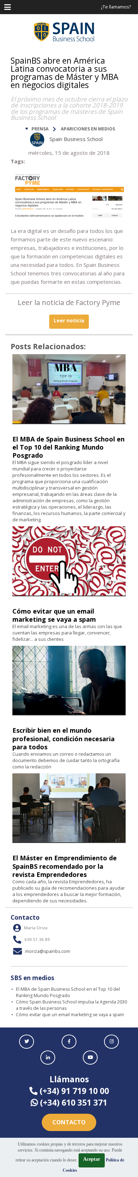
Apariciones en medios (88, 129)
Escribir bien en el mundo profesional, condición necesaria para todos (63, 738)
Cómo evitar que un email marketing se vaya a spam (54, 615)
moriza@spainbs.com (47, 951)
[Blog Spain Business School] (69, 31)
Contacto (69, 1122)
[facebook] (69, 1042)
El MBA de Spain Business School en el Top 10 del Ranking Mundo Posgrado (68, 447)
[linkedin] (47, 1057)
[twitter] (26, 1042)
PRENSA (39, 129)
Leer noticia (69, 320)
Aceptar (91, 1159)
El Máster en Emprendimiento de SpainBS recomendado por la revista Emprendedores (64, 866)
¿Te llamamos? (116, 7)
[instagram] (111, 1042)
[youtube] (90, 1057)
